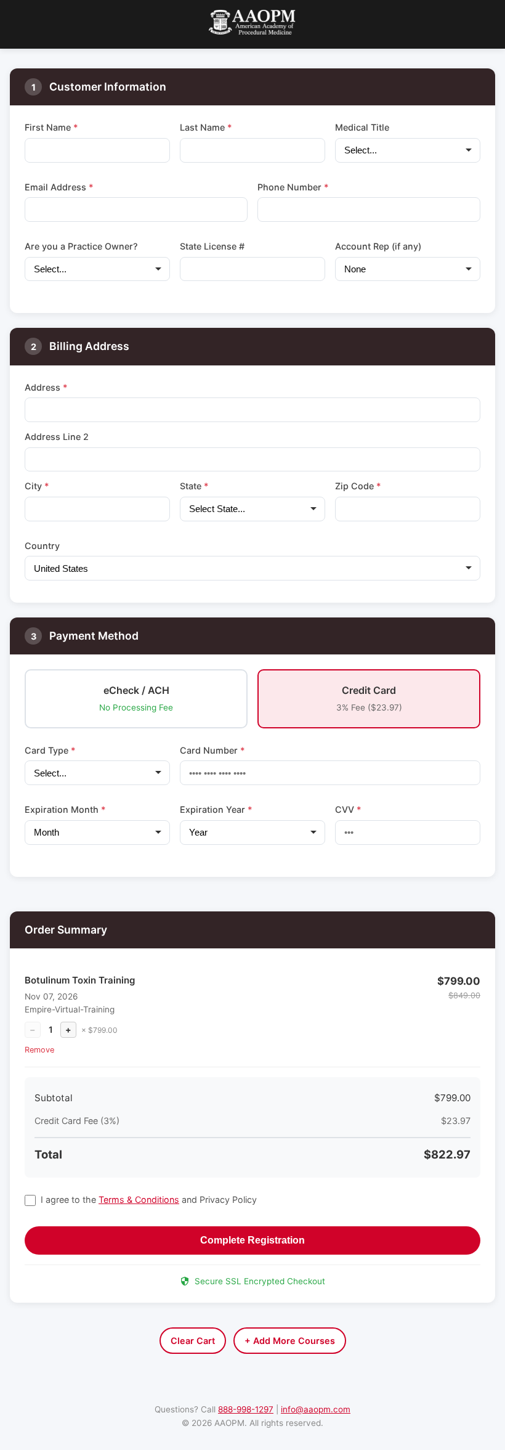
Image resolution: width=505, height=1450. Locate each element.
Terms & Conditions (139, 1199)
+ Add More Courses (289, 1340)
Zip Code (358, 486)
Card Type (50, 750)
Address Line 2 (57, 436)
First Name (51, 127)
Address (46, 387)
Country (42, 545)
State (194, 486)
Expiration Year (216, 809)
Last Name (206, 127)
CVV (348, 809)
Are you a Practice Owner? (81, 246)
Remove (39, 1049)
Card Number (212, 750)
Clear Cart (193, 1340)
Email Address (59, 187)
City (37, 486)
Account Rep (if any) (378, 246)
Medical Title (362, 127)
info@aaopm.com (315, 1409)
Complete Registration (252, 1240)
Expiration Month (65, 809)
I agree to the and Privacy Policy (149, 1199)
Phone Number (293, 187)
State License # (212, 246)
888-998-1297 (245, 1409)
